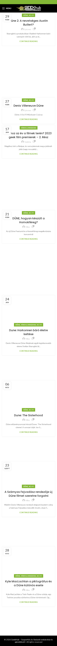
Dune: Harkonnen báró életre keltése (28, 332)
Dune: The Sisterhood (28, 415)
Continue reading (28, 41)
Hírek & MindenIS (28, 128)
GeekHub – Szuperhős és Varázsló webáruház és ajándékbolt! (32, 640)
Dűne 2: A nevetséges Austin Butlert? (28, 23)
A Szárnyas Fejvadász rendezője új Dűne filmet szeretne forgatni (28, 494)
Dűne (25, 15)
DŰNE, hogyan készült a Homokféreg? (28, 220)
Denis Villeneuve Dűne (29, 106)
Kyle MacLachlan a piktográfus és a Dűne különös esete (28, 583)
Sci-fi (31, 15)
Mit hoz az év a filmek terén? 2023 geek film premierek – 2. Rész (28, 135)
